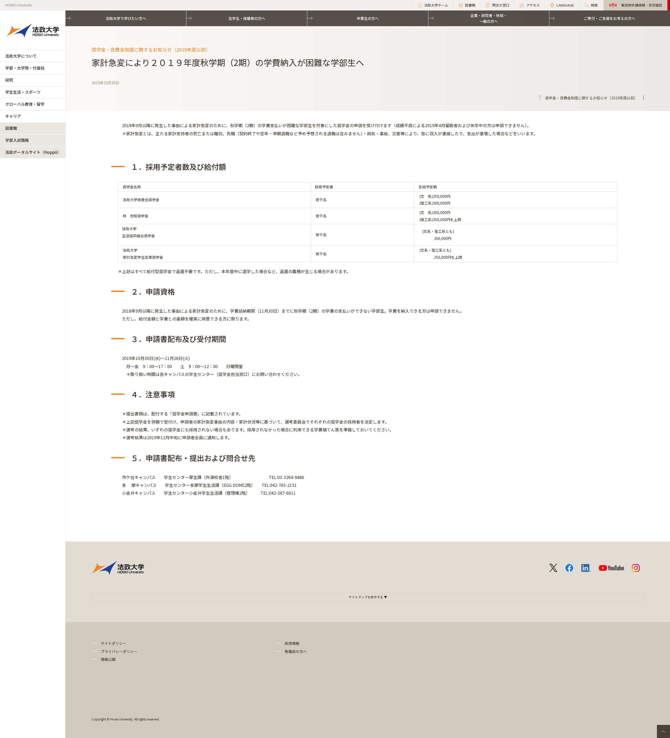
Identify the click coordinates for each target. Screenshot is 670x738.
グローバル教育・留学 (24, 104)
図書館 (11, 128)
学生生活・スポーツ (23, 92)
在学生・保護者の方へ (246, 18)
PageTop (663, 731)
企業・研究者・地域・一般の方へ (488, 18)
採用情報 (292, 643)
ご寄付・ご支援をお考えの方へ (609, 18)
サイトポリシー (113, 643)
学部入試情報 (17, 140)
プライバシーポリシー (119, 651)
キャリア (13, 116)
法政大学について (21, 56)
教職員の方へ (296, 651)
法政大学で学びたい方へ (126, 18)
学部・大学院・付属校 (24, 68)
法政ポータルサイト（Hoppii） (33, 152)
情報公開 (108, 659)
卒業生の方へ (368, 18)
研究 (9, 80)
